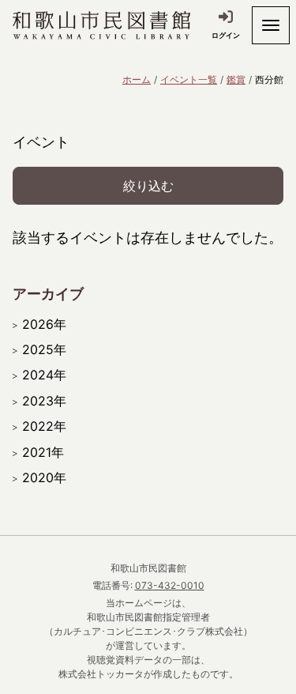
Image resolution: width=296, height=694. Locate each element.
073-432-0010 (169, 585)
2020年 (44, 477)
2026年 (44, 324)
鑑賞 (236, 79)
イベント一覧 (188, 79)
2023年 (44, 401)
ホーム (136, 79)
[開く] (271, 25)
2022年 (44, 426)
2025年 (44, 349)
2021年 (43, 452)
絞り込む (148, 186)
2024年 (44, 375)
